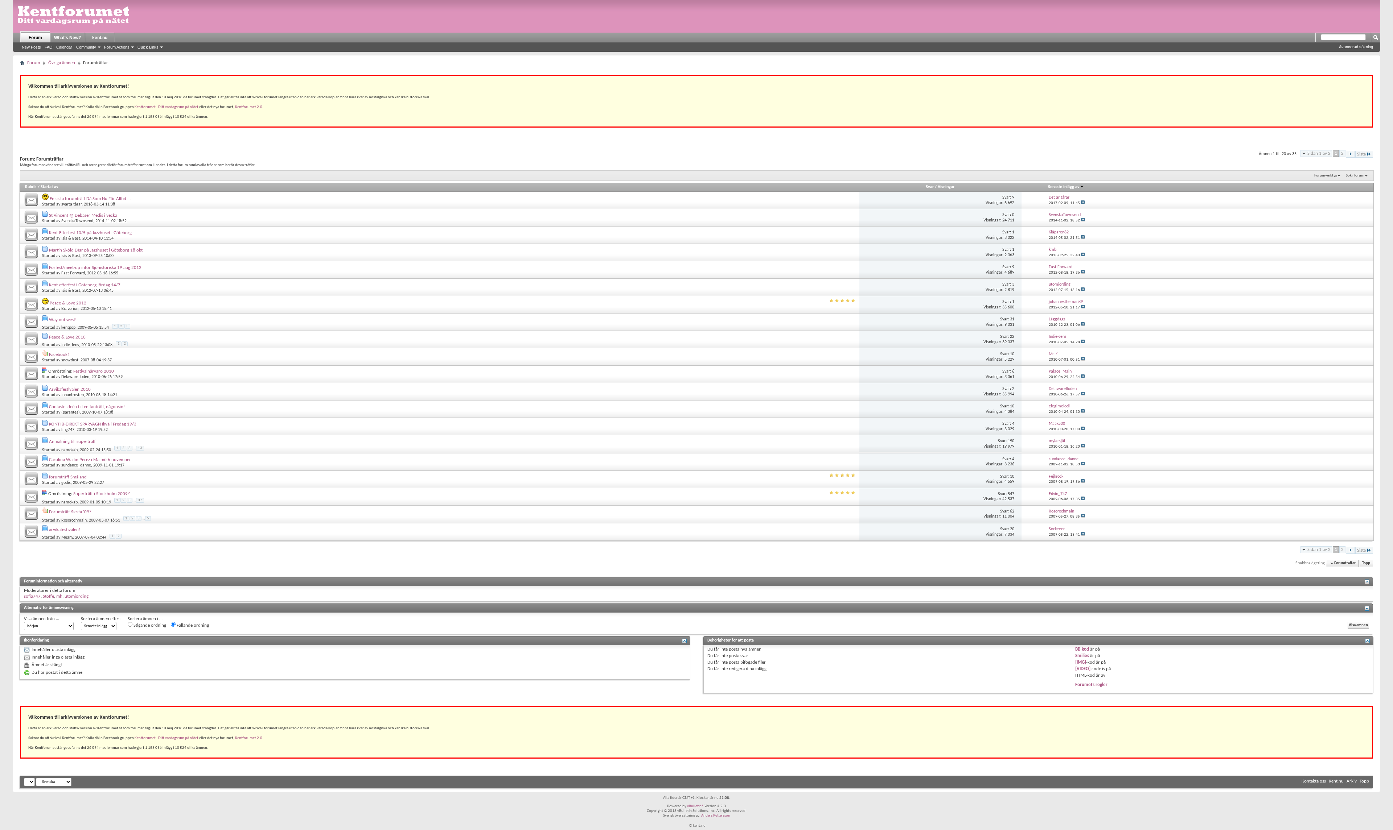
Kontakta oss (1314, 781)
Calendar (64, 47)
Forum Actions (117, 47)
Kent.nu (1336, 781)
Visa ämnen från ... (41, 619)
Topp (1366, 563)
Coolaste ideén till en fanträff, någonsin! (87, 406)
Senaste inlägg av (1064, 187)
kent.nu (99, 37)
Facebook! (59, 354)
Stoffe (48, 596)
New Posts (31, 47)
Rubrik (31, 187)
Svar (930, 187)
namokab (69, 450)
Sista (1361, 154)
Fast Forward (73, 273)
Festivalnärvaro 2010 (93, 371)
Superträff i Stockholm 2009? (101, 493)
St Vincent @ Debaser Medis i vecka (83, 215)
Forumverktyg (1325, 176)
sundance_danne (76, 465)
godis (66, 483)
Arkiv (1352, 781)
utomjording (77, 596)
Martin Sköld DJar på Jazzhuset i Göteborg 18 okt (96, 250)
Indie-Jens (70, 345)
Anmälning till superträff (72, 441)
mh (59, 596)
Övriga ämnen (61, 63)
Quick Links (148, 47)
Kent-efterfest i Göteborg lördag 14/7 (84, 285)
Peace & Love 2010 (67, 337)
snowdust (69, 360)
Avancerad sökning (1356, 47)
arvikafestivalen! (64, 529)
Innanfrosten (72, 395)
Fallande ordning (192, 625)
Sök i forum (1355, 176)
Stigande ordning (149, 625)
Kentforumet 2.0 (248, 107)
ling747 (67, 430)
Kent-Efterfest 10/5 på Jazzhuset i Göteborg (90, 233)
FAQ (49, 47)
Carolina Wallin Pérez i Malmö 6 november (90, 459)
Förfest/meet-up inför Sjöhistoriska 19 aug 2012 (95, 267)
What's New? (67, 37)
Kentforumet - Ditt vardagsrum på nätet (166, 107)
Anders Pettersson (715, 816)
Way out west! (63, 320)
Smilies (1082, 655)
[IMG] (1080, 662)
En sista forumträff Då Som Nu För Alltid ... (90, 198)
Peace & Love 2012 (68, 303)
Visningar (946, 187)
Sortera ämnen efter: (100, 619)
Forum (35, 37)
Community (86, 47)
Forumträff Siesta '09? (70, 512)
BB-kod (1082, 649)
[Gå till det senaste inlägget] (1083, 203)
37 (140, 500)
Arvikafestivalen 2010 (70, 389)
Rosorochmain (74, 520)
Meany (67, 537)
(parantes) (70, 412)
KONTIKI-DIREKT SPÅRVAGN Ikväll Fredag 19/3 (92, 424)
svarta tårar (71, 204)
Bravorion (69, 309)
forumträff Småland (68, 477)
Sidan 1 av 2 (1319, 153)
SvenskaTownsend (77, 221)
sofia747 (32, 596)
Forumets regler (1091, 684)
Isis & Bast (70, 238)
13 (140, 448)
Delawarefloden (75, 377)
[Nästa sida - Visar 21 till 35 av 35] (1350, 154)
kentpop (68, 327)
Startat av (49, 187)
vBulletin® (695, 806)
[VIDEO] (1082, 669)
